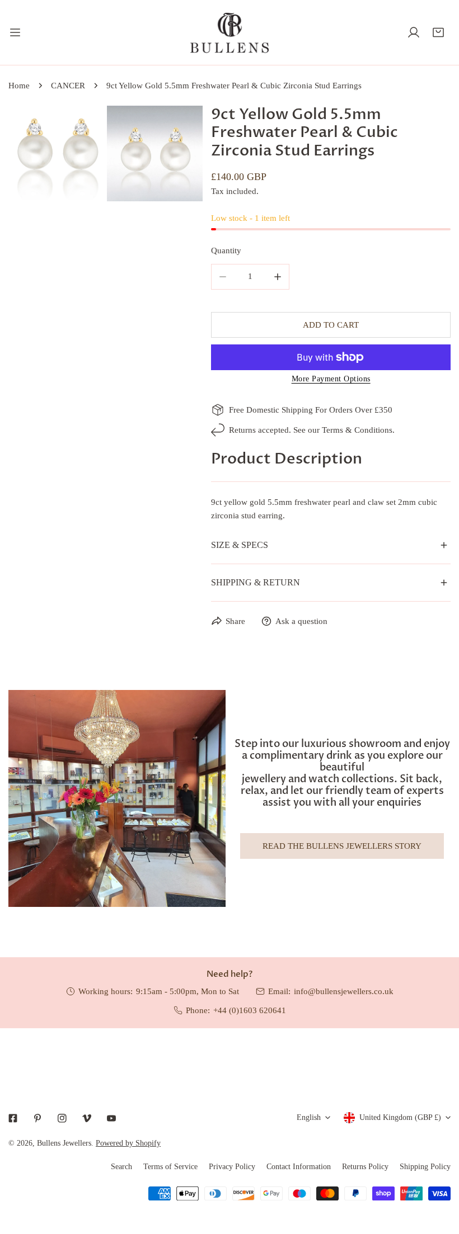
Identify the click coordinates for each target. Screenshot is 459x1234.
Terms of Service (170, 1166)
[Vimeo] (86, 1118)
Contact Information (298, 1166)
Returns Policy (365, 1166)
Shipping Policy (425, 1166)
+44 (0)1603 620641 (249, 1010)
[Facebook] (13, 1118)
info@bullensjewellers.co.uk (344, 991)
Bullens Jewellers (64, 1143)
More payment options (331, 379)
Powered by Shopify (128, 1143)
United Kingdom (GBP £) (400, 1117)
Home (19, 85)
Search (121, 1166)
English (309, 1117)
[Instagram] (62, 1118)
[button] (438, 32)
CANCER (68, 85)
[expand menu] (15, 32)
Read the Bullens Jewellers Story (342, 845)
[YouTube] (111, 1118)
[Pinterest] (37, 1118)
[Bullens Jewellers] (229, 32)
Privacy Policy (232, 1166)
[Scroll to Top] (439, 1175)
